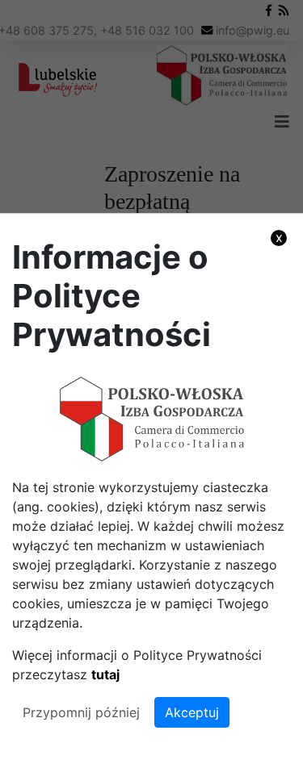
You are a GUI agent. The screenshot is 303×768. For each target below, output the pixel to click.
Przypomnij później (81, 712)
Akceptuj (192, 712)
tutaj (105, 674)
